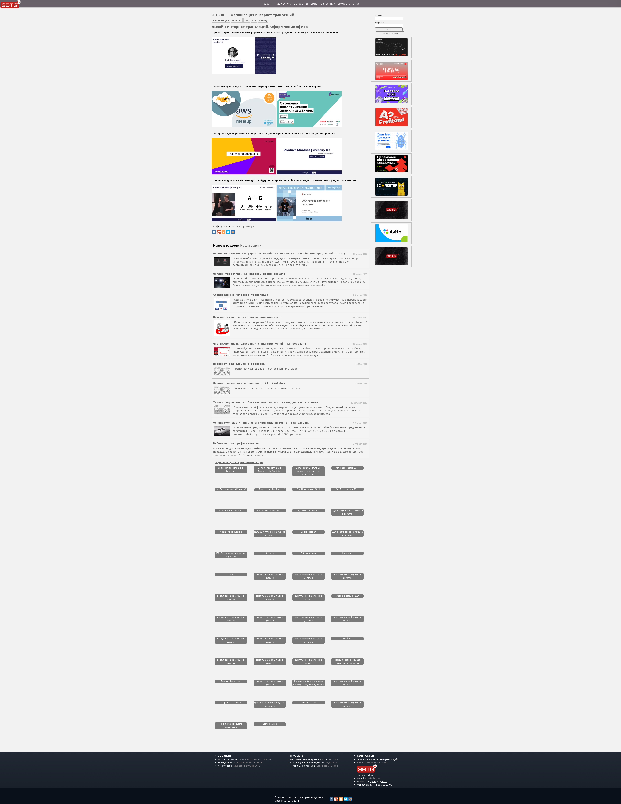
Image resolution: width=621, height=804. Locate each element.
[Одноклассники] (223, 232)
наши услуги (283, 3)
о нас (356, 3)
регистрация (390, 33)
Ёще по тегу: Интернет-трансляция (239, 462)
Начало (236, 20)
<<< (247, 20)
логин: (379, 15)
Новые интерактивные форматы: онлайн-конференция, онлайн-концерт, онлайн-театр (279, 253)
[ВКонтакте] (214, 232)
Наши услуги (221, 20)
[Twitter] (228, 232)
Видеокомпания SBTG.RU (372, 762)
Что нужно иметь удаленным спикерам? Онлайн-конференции (259, 343)
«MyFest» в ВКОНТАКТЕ (246, 765)
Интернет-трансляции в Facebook (239, 363)
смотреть (344, 3)
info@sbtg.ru (373, 778)
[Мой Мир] (233, 232)
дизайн (224, 226)
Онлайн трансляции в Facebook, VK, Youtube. (249, 383)
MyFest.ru (332, 762)
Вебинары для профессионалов (236, 443)
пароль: (380, 22)
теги (214, 226)
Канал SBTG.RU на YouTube (255, 759)
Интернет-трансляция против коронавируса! (247, 317)
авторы (299, 3)
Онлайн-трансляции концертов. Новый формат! (249, 273)
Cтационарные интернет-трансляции (240, 294)
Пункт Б (331, 759)
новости (267, 3)
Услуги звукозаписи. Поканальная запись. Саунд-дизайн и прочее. (266, 402)
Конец (263, 20)
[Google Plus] (219, 232)
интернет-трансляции (320, 3)
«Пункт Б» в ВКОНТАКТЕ (248, 762)
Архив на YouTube (327, 765)
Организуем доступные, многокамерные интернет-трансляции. (261, 422)
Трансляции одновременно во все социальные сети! (267, 368)
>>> (254, 20)
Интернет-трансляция (242, 226)
